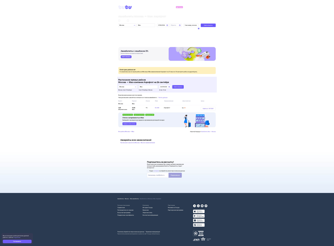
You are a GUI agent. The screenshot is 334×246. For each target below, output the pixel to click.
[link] (126, 56)
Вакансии (146, 210)
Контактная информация (150, 215)
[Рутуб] (206, 205)
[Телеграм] (194, 205)
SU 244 (157, 108)
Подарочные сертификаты (125, 215)
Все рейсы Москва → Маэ (126, 131)
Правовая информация (153, 232)
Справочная (121, 207)
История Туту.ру (148, 207)
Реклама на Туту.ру (173, 207)
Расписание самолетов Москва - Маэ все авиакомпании (137, 142)
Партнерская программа (175, 210)
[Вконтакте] (198, 205)
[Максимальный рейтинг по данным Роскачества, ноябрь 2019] (198, 233)
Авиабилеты (120, 198)
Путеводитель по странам (125, 210)
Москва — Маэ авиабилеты (132, 198)
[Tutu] (125, 7)
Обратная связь (147, 212)
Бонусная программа (123, 212)
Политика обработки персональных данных (130, 232)
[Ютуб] (202, 205)
